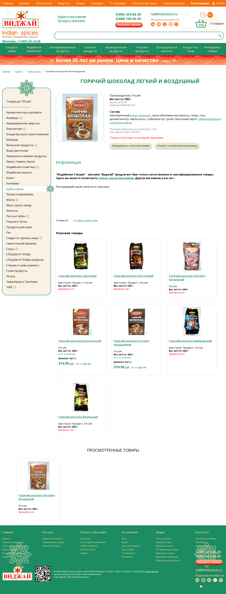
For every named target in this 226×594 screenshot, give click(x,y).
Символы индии (164, 542)
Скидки (84, 553)
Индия (80, 3)
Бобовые (12, 140)
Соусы (10, 249)
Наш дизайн (128, 549)
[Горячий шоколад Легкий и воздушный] (192, 256)
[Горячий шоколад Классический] (81, 321)
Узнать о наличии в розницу (177, 145)
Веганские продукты (19, 145)
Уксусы (10, 276)
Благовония (14, 129)
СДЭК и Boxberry (89, 545)
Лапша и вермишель (20, 194)
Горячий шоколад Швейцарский (190, 341)
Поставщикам (128, 553)
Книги (10, 178)
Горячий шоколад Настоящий (133, 276)
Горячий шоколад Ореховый (77, 276)
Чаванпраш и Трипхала (21, 282)
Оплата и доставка (144, 3)
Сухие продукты (16, 271)
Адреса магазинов (72, 17)
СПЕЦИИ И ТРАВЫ (18, 254)
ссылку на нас (151, 571)
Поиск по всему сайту (13, 542)
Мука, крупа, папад (18, 205)
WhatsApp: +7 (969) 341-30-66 (21, 41)
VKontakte (200, 542)
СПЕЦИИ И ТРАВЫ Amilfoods (25, 260)
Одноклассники (203, 545)
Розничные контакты (206, 538)
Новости (6, 538)
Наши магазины (174, 3)
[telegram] (159, 24)
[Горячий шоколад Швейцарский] (192, 321)
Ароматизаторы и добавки (24, 112)
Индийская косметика (20, 167)
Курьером (85, 538)
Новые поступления (52, 538)
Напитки (12, 211)
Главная (7, 3)
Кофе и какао (34, 71)
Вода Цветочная (17, 150)
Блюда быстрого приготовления (27, 134)
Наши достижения (131, 545)
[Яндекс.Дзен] (171, 24)
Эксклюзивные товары (53, 542)
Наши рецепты (9, 549)
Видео (125, 542)
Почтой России (87, 549)
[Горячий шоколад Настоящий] (136, 256)
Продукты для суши (19, 227)
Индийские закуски (18, 172)
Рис (8, 232)
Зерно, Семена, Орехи (20, 161)
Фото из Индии (163, 538)
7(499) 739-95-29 (128, 19)
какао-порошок (140, 115)
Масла (10, 200)
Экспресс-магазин (71, 21)
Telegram (200, 549)
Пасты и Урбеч (15, 216)
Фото (124, 538)
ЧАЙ (9, 287)
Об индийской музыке (167, 549)
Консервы (12, 183)
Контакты (202, 532)
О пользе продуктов (12, 553)
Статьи (5, 556)
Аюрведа (97, 3)
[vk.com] (153, 24)
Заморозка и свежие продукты (26, 156)
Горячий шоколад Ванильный (78, 417)
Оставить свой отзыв (85, 220)
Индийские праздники (167, 556)
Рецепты (64, 3)
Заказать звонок (129, 24)
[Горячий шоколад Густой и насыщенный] (136, 321)
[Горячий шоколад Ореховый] (81, 256)
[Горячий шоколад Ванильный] (81, 397)
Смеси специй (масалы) (21, 243)
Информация (68, 162)
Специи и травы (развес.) (22, 265)
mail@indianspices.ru (164, 14)
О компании (118, 3)
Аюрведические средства (23, 123)
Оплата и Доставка (93, 532)
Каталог (24, 3)
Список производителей (14, 545)
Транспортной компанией (93, 542)
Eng (210, 14)
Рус (203, 14)
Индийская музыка (165, 553)
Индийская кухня (164, 545)
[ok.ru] (165, 24)
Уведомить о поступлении (130, 145)
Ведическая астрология (168, 560)
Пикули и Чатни (16, 221)
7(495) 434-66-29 (128, 14)
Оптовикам (43, 3)
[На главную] (20, 28)
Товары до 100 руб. (18, 101)
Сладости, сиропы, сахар (22, 238)
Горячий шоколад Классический (79, 341)
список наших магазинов (116, 178)
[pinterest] (176, 24)
